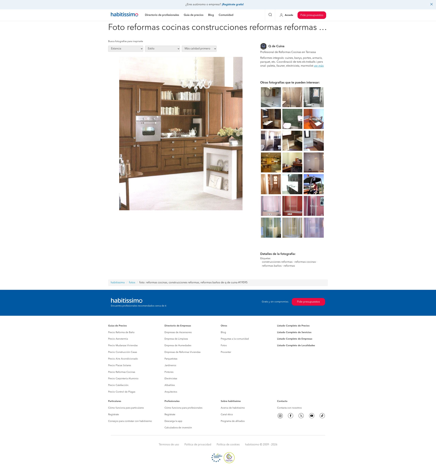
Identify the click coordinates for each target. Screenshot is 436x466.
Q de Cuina (276, 46)
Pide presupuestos (311, 15)
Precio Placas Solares (119, 365)
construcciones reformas (277, 262)
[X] (301, 416)
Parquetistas (171, 359)
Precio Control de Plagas (121, 392)
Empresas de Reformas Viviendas (182, 352)
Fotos (224, 345)
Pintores (169, 372)
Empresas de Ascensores (178, 332)
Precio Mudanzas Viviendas (123, 345)
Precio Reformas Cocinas (121, 372)
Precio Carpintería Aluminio (123, 378)
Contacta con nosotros (289, 408)
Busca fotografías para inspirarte (125, 41)
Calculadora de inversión (178, 427)
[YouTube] (312, 416)
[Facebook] (290, 416)
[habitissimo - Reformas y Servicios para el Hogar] (124, 15)
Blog (223, 332)
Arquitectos (171, 392)
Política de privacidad (197, 444)
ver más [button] (319, 66)
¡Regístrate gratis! (233, 4)
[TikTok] (322, 416)
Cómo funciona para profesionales (183, 408)
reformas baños (272, 266)
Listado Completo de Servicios (294, 332)
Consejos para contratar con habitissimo (130, 421)
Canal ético (227, 414)
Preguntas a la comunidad (235, 339)
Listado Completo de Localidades (296, 345)
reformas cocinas (305, 262)
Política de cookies (228, 444)
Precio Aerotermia (118, 339)
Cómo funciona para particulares (126, 408)
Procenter (226, 352)
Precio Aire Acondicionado (123, 359)
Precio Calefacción (118, 385)
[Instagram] (280, 416)
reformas (289, 266)
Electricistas (171, 378)
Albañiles (170, 385)
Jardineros (170, 365)
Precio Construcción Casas (122, 352)
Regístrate (113, 414)
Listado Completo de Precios (293, 326)
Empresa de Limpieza (176, 339)
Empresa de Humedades (178, 345)
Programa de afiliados (233, 421)
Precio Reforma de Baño (121, 332)
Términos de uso (169, 444)
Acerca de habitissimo (233, 408)
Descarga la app (173, 421)
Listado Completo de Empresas (294, 339)
